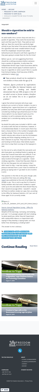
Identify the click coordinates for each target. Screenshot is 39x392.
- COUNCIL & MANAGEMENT (28, 359)
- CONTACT (24, 364)
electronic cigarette (7, 238)
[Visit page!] (20, 351)
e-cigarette (18, 238)
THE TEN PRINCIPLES (7, 357)
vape (24, 236)
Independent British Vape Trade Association (14, 233)
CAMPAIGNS (5, 370)
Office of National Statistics (10, 236)
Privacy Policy (28, 381)
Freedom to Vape (9, 231)
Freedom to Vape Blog (12, 14)
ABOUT (23, 357)
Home (4, 9)
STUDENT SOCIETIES (26, 370)
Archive (11, 9)
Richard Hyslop (24, 231)
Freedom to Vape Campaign (14, 12)
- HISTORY (24, 366)
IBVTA (30, 233)
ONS (20, 236)
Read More (33, 246)
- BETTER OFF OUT (6, 374)
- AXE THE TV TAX (6, 372)
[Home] (8, 3)
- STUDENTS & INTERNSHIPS (28, 361)
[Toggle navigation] (36, 3)
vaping (17, 231)
